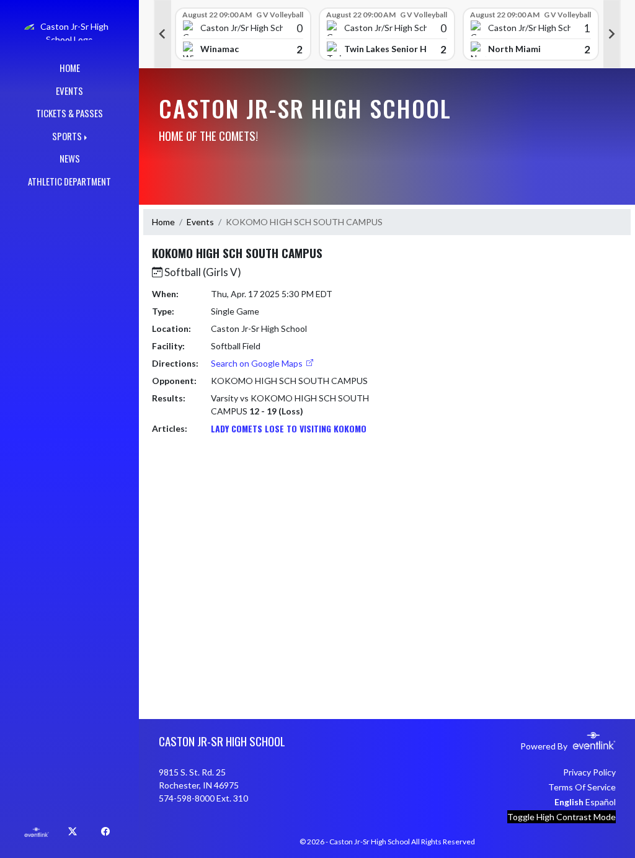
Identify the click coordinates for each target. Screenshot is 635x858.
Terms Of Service (582, 787)
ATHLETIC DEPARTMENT (69, 181)
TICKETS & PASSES (69, 113)
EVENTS (69, 90)
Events (200, 222)
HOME (70, 67)
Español (600, 802)
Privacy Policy (589, 772)
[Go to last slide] (162, 34)
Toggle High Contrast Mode (561, 816)
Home (163, 222)
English (569, 802)
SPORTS (67, 136)
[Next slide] (612, 34)
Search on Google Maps (257, 363)
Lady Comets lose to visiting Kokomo (288, 428)
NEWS (70, 158)
